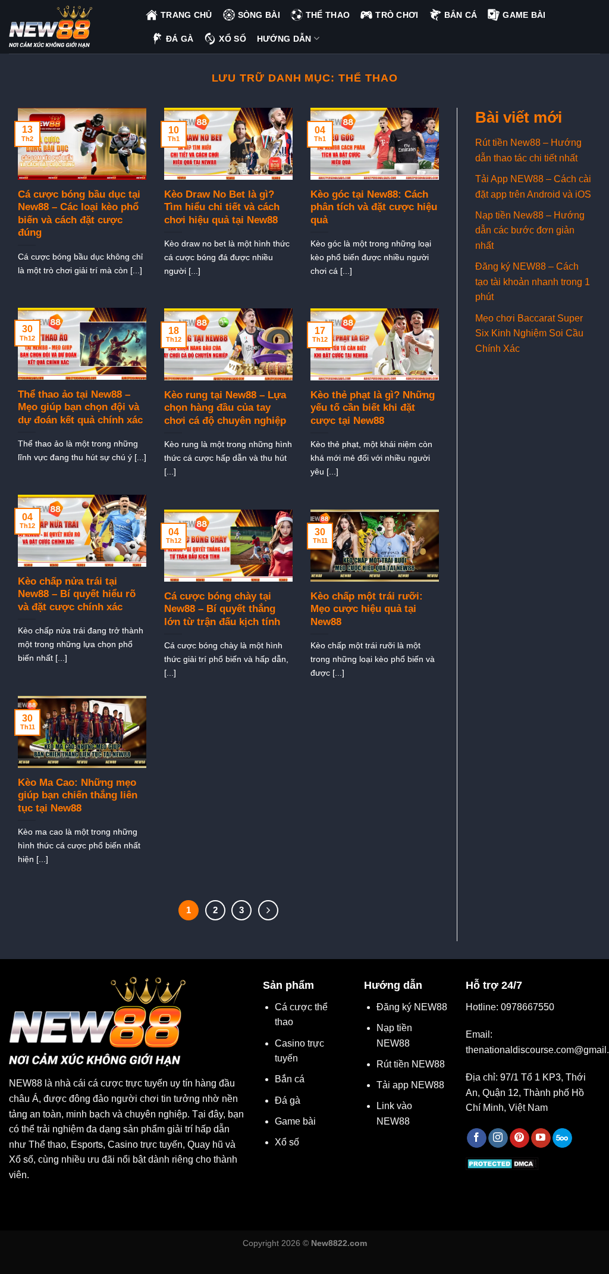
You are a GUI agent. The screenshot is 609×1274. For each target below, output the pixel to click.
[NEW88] (68, 27)
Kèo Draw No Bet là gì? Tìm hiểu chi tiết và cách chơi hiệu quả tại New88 (222, 207)
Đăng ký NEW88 (411, 1007)
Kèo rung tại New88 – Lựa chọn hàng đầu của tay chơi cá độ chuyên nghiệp (225, 407)
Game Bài (524, 15)
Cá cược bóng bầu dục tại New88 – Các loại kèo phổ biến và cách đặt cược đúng (79, 214)
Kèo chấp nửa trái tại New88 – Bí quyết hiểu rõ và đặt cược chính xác (77, 594)
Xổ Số (232, 38)
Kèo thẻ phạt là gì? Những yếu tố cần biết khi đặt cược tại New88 (372, 407)
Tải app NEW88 (410, 1085)
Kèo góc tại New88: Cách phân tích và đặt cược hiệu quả (373, 207)
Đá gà (287, 1100)
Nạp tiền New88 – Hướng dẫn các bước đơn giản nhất (530, 230)
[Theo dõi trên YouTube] (541, 1138)
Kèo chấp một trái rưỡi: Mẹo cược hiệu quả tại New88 (366, 609)
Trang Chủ (186, 15)
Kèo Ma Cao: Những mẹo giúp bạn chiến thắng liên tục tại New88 (77, 795)
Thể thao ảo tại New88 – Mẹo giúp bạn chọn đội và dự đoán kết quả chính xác (80, 407)
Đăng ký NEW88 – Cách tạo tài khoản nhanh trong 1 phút (532, 281)
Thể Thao (328, 15)
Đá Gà (179, 38)
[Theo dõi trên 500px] (562, 1138)
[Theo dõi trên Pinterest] (519, 1138)
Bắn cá (289, 1079)
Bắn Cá (461, 15)
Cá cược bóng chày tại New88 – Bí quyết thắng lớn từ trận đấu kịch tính (222, 609)
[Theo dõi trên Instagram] (498, 1138)
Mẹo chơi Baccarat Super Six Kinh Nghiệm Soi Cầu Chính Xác (529, 333)
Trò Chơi (396, 15)
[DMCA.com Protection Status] (502, 1164)
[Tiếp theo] (268, 910)
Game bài (295, 1121)
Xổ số (287, 1142)
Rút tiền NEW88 (410, 1064)
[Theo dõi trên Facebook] (476, 1138)
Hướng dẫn (284, 38)
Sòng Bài (259, 15)
